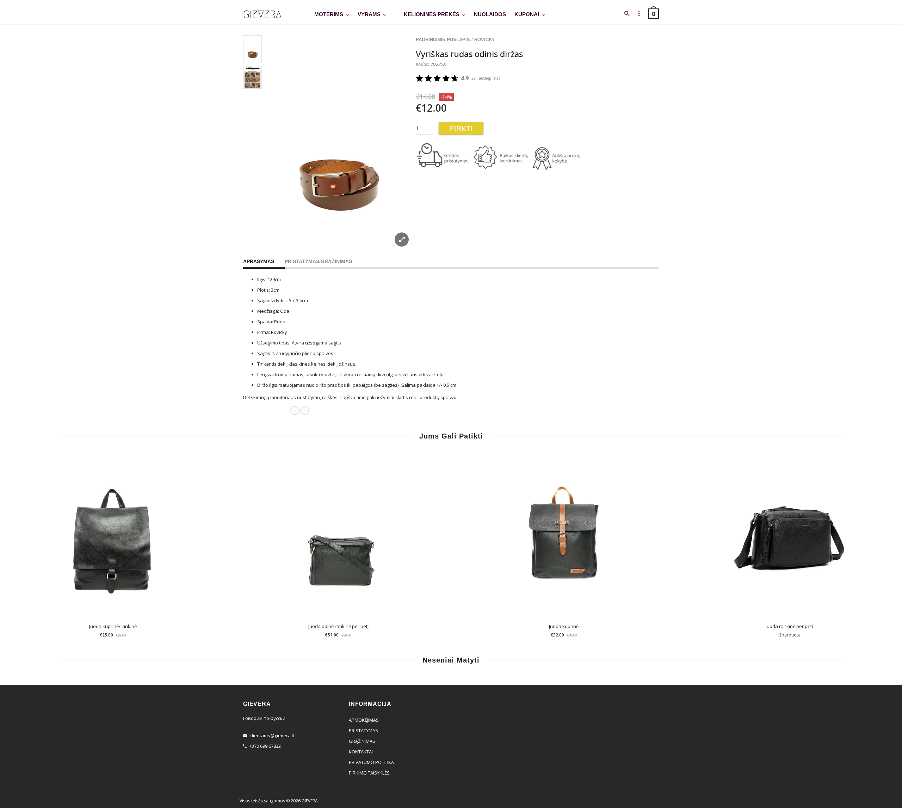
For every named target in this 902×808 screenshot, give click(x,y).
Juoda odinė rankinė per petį (338, 626)
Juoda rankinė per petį (789, 626)
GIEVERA (310, 801)
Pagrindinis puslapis (443, 39)
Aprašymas (258, 261)
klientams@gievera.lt (271, 735)
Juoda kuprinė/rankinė (113, 626)
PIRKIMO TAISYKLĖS (369, 773)
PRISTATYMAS (363, 730)
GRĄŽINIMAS (362, 741)
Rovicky (484, 39)
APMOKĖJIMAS (364, 720)
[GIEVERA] (262, 15)
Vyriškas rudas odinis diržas (469, 54)
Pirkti (461, 128)
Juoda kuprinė (564, 626)
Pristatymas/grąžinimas (318, 261)
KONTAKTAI (361, 751)
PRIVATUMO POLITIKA (371, 762)
